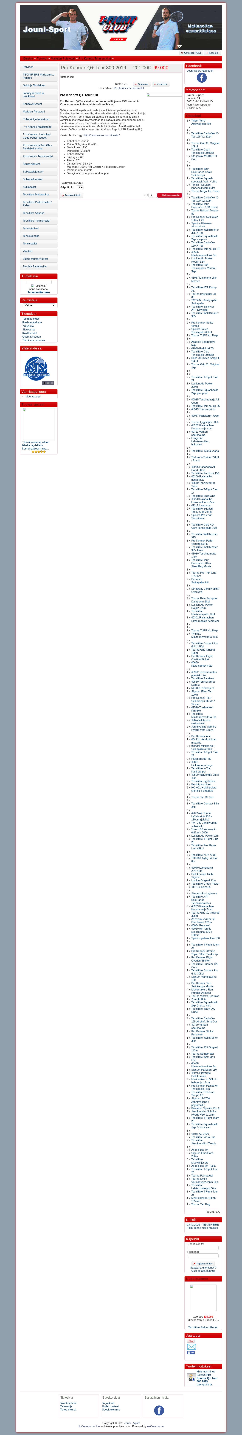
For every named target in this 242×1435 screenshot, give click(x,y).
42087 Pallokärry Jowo (205, 415)
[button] (191, 52)
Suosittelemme (111, 1409)
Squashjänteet (31, 164)
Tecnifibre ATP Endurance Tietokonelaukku (201, 899)
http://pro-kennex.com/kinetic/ (102, 135)
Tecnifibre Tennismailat (36, 220)
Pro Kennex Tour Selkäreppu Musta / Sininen (203, 701)
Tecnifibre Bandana (202, 678)
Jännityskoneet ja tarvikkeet (33, 95)
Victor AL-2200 (200, 1133)
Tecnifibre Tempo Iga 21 (205, 248)
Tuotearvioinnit (32, 404)
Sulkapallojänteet (33, 171)
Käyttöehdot (29, 333)
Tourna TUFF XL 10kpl (204, 335)
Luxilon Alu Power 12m (205, 835)
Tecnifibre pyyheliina (203, 781)
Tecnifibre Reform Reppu (203, 1319)
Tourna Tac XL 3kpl (202, 797)
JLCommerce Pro (89, 1426)
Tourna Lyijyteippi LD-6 (205, 422)
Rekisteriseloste (32, 322)
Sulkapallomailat (33, 179)
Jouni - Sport (132, 1423)
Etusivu (28, 58)
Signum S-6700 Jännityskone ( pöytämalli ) (200, 1101)
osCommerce (155, 1426)
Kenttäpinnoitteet (201, 784)
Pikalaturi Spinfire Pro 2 (205, 1108)
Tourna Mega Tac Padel (205, 191)
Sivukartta (28, 329)
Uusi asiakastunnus (203, 1270)
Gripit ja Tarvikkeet (34, 85)
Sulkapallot (29, 186)
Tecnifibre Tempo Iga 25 (205, 406)
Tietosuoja (66, 1406)
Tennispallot (30, 243)
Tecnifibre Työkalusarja (205, 450)
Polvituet (28, 67)
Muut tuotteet (33, 396)
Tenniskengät (31, 236)
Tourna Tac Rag (200, 1204)
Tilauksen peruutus (33, 340)
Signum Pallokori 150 (204, 1069)
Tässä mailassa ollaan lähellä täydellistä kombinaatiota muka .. (35, 445)
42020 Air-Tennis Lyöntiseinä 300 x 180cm (201, 931)
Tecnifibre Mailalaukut (36, 194)
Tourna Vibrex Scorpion (205, 996)
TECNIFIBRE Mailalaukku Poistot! (38, 76)
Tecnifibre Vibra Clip (203, 1137)
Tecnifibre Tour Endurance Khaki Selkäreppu (201, 172)
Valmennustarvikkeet (35, 258)
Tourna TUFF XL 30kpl (204, 630)
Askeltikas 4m (200, 1149)
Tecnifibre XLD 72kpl (203, 855)
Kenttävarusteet (32, 104)
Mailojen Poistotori (63, 58)
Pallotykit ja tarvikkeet (36, 119)
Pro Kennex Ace (201, 736)
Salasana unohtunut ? (203, 1267)
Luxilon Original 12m (203, 880)
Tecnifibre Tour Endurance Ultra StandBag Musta (201, 563)
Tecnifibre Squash (33, 213)
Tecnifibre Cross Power (205, 883)
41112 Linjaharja (201, 886)
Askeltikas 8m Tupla (203, 1165)
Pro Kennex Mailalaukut (37, 126)
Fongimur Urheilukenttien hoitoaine (200, 441)
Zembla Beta (199, 999)
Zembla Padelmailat (35, 266)
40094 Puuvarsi (200, 925)
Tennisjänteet (31, 228)
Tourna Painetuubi (202, 1175)
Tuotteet (42, 58)
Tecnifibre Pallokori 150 (205, 473)
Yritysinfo (28, 326)
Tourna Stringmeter (202, 1053)
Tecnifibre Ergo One (203, 495)
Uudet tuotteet (197, 1279)
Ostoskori (193, 116)
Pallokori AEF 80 (201, 758)
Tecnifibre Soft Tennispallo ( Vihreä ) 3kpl (203, 268)
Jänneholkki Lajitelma (204, 893)
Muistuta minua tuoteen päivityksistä (207, 1378)
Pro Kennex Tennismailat (95, 58)
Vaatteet (28, 251)
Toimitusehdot (30, 318)
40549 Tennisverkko (203, 409)
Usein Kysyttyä (31, 336)
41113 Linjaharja (201, 505)
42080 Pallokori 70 (202, 348)
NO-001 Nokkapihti (202, 688)
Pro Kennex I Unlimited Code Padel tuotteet (36, 136)
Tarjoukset (108, 1403)
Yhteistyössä (31, 348)
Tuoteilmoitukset (198, 1366)
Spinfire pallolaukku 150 (205, 938)
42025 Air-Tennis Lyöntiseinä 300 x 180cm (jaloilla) (201, 816)
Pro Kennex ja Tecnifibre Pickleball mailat (37, 147)
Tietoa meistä (68, 1409)
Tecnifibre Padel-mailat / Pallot (37, 204)
